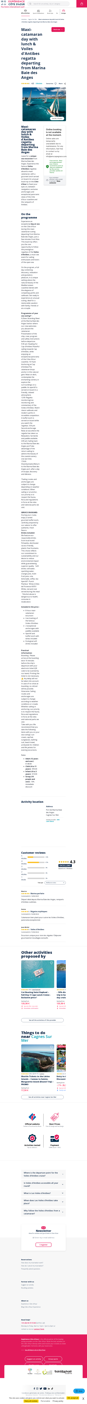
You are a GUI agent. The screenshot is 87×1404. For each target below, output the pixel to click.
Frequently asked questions (30, 1269)
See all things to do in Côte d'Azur (35, 1350)
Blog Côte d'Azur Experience (31, 1307)
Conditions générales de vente (33, 1393)
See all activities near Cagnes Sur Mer (42, 1097)
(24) (66, 1074)
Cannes (42, 1074)
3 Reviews (39, 83)
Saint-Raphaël (36, 990)
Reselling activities (27, 1288)
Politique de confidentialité (55, 1393)
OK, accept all (73, 1398)
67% (47, 862)
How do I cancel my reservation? (32, 1266)
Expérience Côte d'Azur (29, 1304)
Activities (24, 19)
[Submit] (31, 3)
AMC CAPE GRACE (53, 820)
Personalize (45, 1401)
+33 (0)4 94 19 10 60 (28, 1323)
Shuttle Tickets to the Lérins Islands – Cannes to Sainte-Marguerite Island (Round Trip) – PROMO (37, 1080)
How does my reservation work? (32, 1263)
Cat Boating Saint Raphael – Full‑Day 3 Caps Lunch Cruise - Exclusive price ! (36, 995)
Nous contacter (54, 182)
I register (44, 1245)
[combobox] (48, 3)
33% (47, 857)
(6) (30, 990)
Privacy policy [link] (58, 1401)
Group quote (53, 1359)
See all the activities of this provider (42, 1020)
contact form (39, 1329)
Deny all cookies (31, 1401)
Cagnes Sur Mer (32, 19)
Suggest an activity (27, 1285)
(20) (66, 990)
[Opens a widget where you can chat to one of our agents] (79, 1391)
